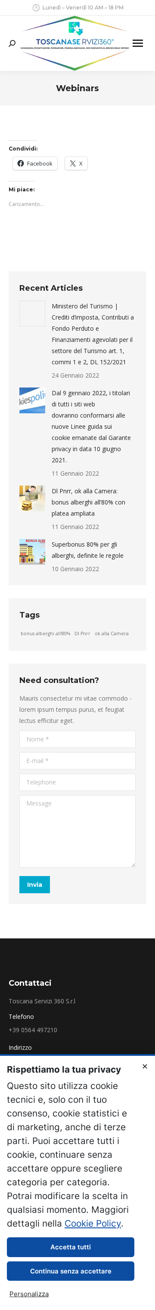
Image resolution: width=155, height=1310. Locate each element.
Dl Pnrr (82, 633)
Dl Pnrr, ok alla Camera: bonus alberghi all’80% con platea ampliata (88, 502)
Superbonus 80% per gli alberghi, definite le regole (88, 550)
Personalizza (29, 1294)
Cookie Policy (93, 1223)
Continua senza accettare (71, 1271)
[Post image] (32, 313)
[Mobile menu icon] (137, 43)
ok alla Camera (112, 633)
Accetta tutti (70, 1247)
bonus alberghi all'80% (45, 633)
